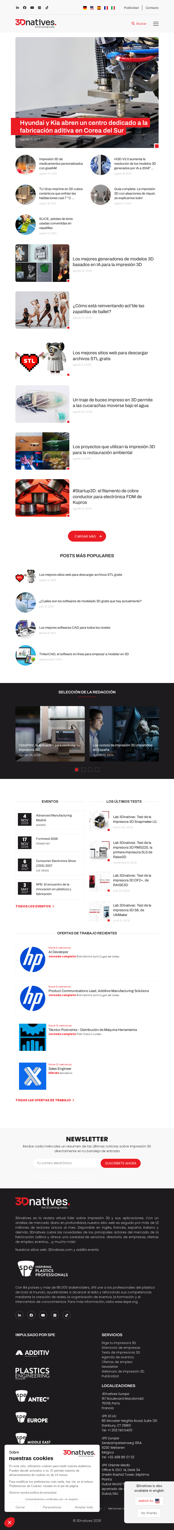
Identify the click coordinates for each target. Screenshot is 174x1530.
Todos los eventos (33, 906)
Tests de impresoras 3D (121, 1352)
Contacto (152, 8)
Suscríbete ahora (120, 1163)
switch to (146, 1501)
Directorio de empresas (121, 1347)
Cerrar (20, 1507)
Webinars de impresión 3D (123, 1371)
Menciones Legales (120, 1508)
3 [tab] (90, 770)
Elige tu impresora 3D (119, 1343)
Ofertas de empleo (117, 1362)
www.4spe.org (126, 1301)
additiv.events (87, 1249)
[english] (92, 8)
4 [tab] (97, 770)
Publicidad (131, 8)
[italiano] (113, 8)
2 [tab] (83, 770)
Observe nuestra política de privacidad (32, 1492)
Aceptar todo (84, 1507)
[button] (9, 1522)
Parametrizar (52, 1507)
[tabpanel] (50, 733)
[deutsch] (85, 8)
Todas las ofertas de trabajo (43, 1100)
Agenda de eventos (118, 1357)
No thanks (149, 1513)
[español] (99, 8)
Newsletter (110, 1366)
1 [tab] (77, 770)
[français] (106, 8)
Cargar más (85, 536)
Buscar (141, 23)
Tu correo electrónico (54, 1163)
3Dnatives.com (60, 1249)
